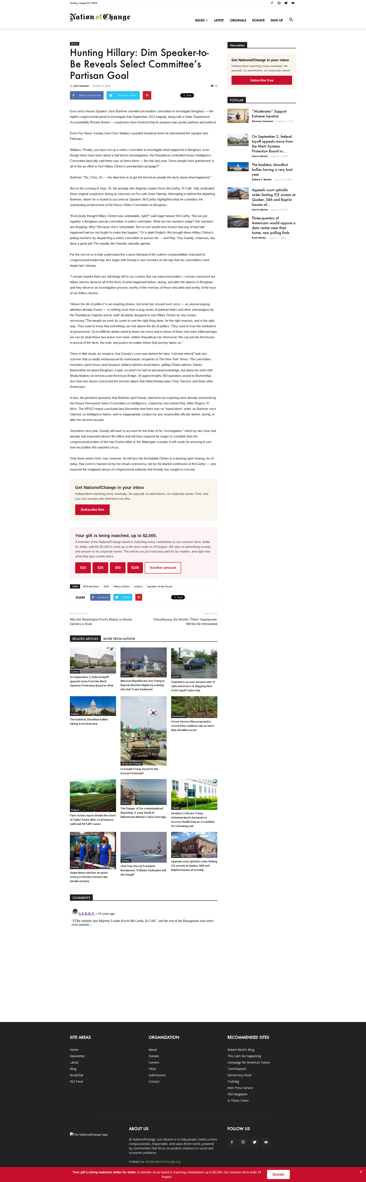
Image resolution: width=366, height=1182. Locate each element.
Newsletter (77, 1056)
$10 (83, 567)
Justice (74, 671)
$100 (135, 567)
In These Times (238, 1100)
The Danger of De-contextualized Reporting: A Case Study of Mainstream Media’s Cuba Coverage (143, 813)
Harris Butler (260, 156)
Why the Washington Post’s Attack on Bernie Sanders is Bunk (101, 622)
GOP (106, 586)
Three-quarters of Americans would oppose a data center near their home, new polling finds (273, 225)
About (153, 1050)
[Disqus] (143, 959)
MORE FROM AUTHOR (119, 639)
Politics (74, 43)
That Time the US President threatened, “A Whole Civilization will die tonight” (143, 870)
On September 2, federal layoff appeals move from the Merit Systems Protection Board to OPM (91, 681)
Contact (154, 1081)
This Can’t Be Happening (244, 1056)
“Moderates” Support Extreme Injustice (269, 113)
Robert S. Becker (262, 179)
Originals (238, 20)
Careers (154, 1062)
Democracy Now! (239, 1075)
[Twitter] (286, 3)
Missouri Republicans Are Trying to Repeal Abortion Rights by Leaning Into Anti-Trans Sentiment (143, 685)
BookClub (76, 1075)
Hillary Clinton (122, 586)
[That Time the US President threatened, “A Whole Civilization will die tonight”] (144, 847)
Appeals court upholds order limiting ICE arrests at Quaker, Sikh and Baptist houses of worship (194, 866)
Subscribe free (92, 509)
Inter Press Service (240, 1088)
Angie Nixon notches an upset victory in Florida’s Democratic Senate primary (89, 877)
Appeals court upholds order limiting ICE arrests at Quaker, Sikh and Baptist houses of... (273, 197)
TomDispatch (236, 1069)
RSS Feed (76, 1081)
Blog (73, 1069)
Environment (179, 716)
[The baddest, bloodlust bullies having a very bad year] (93, 706)
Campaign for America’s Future (248, 1062)
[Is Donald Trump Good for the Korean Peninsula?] (144, 731)
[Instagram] (279, 3)
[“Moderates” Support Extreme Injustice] (238, 116)
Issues (200, 20)
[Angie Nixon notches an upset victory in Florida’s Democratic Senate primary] (93, 850)
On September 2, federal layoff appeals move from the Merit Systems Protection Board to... (272, 143)
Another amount (163, 567)
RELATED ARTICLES (85, 639)
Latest (219, 20)
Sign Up (277, 20)
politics (138, 586)
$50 (118, 567)
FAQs (152, 1069)
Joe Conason (81, 85)
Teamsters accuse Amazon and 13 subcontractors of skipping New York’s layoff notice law (193, 686)
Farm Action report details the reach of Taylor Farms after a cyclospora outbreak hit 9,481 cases (93, 820)
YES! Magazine (237, 1094)
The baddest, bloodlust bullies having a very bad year (272, 169)
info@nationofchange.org (162, 1162)
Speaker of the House (159, 586)
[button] (291, 20)
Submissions (157, 1075)
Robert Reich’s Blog (240, 1050)
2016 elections (91, 586)
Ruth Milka (259, 237)
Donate (258, 20)
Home (74, 1050)
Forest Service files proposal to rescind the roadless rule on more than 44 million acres (192, 726)
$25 (100, 567)
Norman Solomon (262, 121)
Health (175, 807)
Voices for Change (131, 763)
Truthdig (233, 1081)
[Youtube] (293, 3)
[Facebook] (272, 3)
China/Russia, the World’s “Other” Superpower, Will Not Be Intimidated (185, 622)
